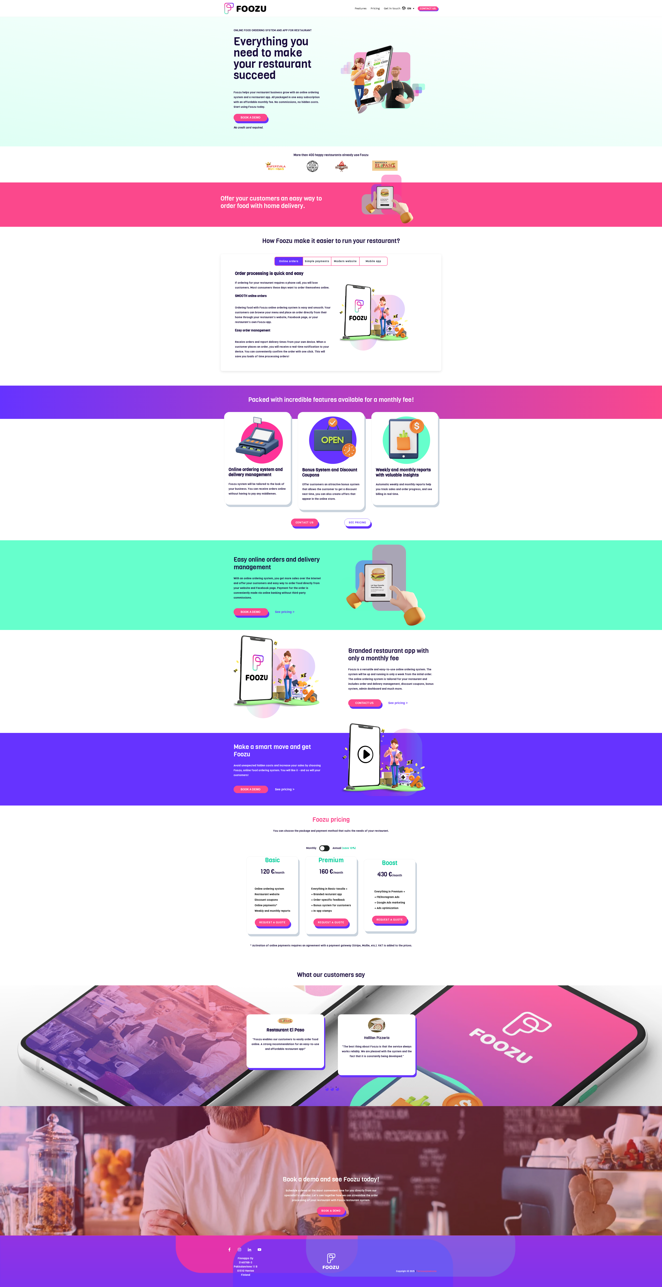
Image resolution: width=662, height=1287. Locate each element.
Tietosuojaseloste (426, 1271)
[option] (271, 166)
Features (361, 8)
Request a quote (272, 922)
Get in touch (392, 8)
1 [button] (326, 1087)
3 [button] (336, 1087)
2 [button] (331, 1087)
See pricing (357, 522)
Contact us (428, 8)
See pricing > (284, 612)
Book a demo (250, 117)
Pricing (375, 8)
